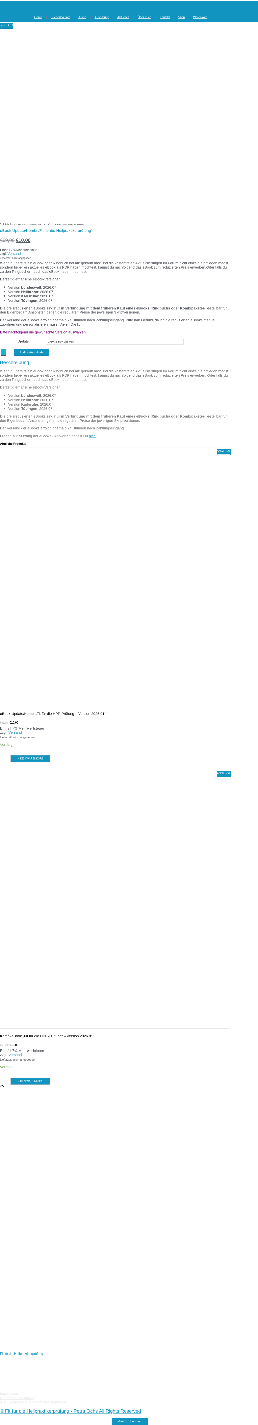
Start (6, 224)
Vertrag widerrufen (129, 1421)
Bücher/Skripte (60, 17)
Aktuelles (123, 17)
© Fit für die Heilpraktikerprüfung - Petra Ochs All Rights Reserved (70, 1411)
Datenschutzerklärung (17, 1398)
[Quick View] (8, 758)
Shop (181, 17)
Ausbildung (102, 17)
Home (38, 17)
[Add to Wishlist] (3, 352)
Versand (14, 254)
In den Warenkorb (31, 352)
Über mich (144, 17)
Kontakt (165, 17)
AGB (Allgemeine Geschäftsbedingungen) (33, 1402)
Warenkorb (200, 17)
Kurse (82, 17)
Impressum (9, 1394)
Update (23, 341)
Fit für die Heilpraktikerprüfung (21, 1353)
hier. (92, 436)
